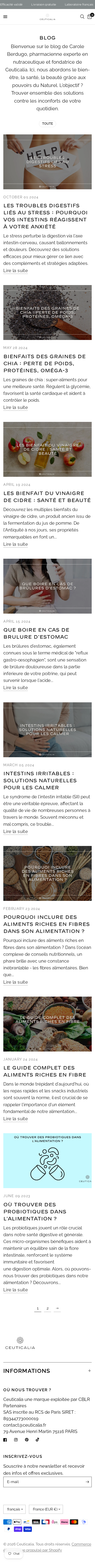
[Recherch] (82, 16)
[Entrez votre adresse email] (87, 1482)
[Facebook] (8, 1440)
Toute (47, 123)
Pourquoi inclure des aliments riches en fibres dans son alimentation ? (46, 924)
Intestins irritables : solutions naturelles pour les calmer (40, 781)
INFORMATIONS (26, 1371)
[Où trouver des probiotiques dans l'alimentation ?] (47, 1160)
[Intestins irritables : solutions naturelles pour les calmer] (47, 729)
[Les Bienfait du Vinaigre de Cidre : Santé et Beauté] (47, 449)
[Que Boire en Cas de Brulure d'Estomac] (47, 586)
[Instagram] (19, 1440)
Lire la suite (15, 270)
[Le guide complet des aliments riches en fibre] (47, 1024)
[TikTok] (41, 1439)
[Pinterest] (30, 1440)
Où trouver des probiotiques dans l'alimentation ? (34, 1212)
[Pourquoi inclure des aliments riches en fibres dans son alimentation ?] (47, 873)
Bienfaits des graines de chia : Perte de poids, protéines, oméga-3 (44, 364)
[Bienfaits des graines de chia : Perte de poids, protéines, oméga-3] (47, 312)
